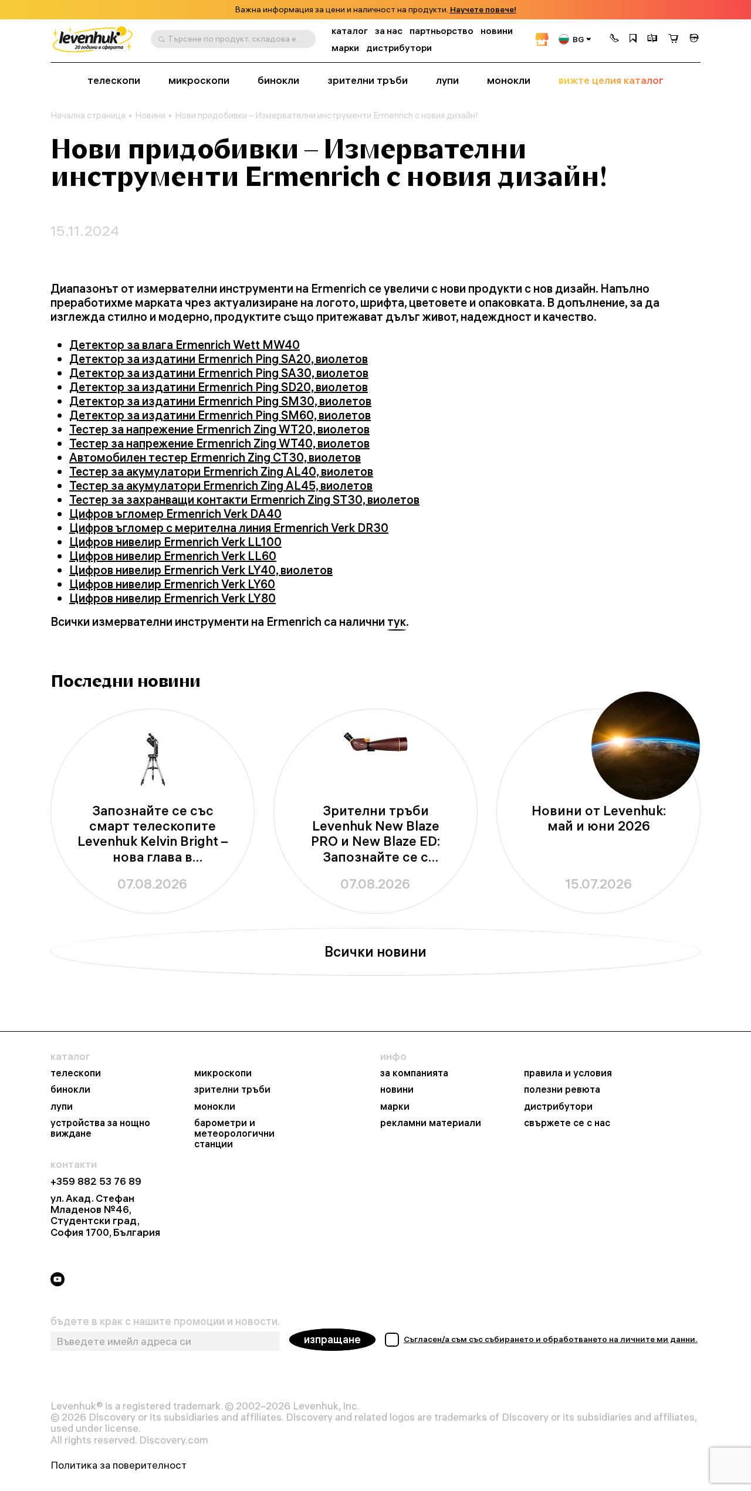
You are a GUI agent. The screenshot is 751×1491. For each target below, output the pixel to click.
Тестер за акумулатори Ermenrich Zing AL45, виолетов (221, 485)
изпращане (332, 1339)
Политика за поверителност (118, 1464)
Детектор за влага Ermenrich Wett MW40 (184, 344)
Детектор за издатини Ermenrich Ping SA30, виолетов (218, 372)
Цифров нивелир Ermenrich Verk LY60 (172, 584)
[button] (614, 39)
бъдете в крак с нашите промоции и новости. (165, 1321)
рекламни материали (430, 1122)
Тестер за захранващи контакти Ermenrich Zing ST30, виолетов (244, 499)
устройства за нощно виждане (100, 1127)
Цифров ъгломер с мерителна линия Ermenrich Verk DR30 (228, 527)
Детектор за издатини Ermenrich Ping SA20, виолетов (218, 358)
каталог (349, 30)
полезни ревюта (562, 1089)
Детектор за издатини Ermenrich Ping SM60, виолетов (220, 415)
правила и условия (568, 1073)
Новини (150, 115)
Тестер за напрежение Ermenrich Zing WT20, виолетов (219, 429)
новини (497, 30)
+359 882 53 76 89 (95, 1181)
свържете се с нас (567, 1122)
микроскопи (198, 80)
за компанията (414, 1073)
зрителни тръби (367, 80)
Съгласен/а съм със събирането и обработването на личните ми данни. (551, 1339)
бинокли (278, 80)
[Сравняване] (652, 39)
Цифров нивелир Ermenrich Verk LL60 (172, 555)
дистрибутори (399, 47)
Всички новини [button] (375, 951)
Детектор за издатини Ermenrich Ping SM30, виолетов (220, 401)
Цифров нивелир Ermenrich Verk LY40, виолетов (201, 569)
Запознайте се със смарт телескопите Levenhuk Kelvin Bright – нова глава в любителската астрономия (152, 834)
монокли (508, 80)
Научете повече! (483, 10)
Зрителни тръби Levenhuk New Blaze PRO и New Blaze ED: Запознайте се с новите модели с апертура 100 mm (375, 834)
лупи (447, 80)
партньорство (441, 30)
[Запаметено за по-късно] (633, 39)
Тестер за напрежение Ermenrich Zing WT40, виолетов (219, 443)
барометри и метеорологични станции (234, 1133)
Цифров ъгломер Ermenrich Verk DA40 (175, 513)
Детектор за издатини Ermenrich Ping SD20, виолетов (218, 386)
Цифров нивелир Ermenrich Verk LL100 (175, 541)
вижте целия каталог (611, 80)
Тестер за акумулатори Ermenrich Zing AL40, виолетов (221, 471)
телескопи (113, 80)
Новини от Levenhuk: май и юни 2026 (599, 818)
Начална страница (88, 115)
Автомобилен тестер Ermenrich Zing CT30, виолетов (215, 457)
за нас (388, 30)
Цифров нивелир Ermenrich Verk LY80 (172, 598)
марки (345, 47)
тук (396, 622)
